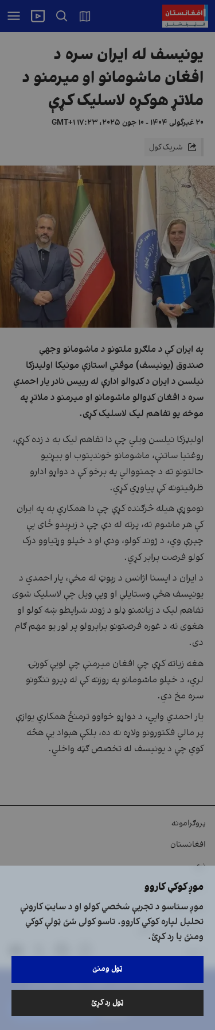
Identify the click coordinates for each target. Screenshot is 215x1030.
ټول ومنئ (107, 969)
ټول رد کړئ (107, 1003)
